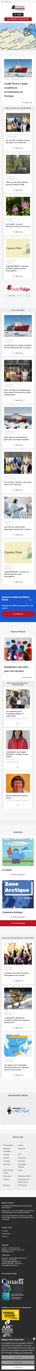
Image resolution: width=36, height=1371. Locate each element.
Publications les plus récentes (18, 108)
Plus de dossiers (18, 923)
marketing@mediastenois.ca (11, 1262)
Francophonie (18, 632)
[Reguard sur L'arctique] (18, 1110)
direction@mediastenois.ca (18, 1258)
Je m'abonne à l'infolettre (18, 19)
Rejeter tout (18, 1357)
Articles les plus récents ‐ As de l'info (18, 938)
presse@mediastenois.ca (10, 1265)
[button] (18, 15)
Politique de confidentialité (23, 1353)
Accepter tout (18, 1367)
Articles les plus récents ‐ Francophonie (18, 684)
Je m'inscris (18, 614)
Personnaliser (18, 1362)
